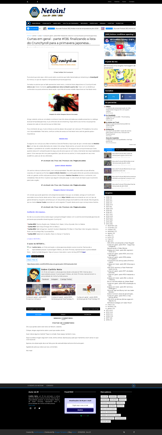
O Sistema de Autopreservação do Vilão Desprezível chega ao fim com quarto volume (118, 109)
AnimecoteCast (107, 418)
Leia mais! (31, 405)
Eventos (119, 23)
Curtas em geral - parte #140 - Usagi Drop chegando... (121, 245)
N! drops (114, 399)
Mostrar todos (132, 144)
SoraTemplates (39, 432)
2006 (108, 320)
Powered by (75, 415)
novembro (111, 228)
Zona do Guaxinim (112, 138)
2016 (107, 216)
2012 (107, 224)
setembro (111, 231)
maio (109, 239)
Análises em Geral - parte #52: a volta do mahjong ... (120, 278)
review (120, 406)
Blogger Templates (61, 432)
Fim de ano (106, 421)
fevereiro (111, 306)
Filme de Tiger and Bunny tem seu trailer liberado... (120, 291)
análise (104, 396)
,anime (48, 47)
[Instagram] (30, 408)
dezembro (111, 226)
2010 (108, 312)
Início (109, 2)
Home (29, 35)
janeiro (110, 308)
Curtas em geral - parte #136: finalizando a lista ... (121, 275)
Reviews (84, 23)
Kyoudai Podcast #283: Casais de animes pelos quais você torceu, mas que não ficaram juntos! (118, 132)
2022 (108, 205)
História (116, 2)
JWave (108, 106)
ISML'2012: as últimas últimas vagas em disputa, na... (120, 300)
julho (109, 235)
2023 (108, 203)
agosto (110, 233)
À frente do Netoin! (35, 385)
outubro (110, 229)
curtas (40, 35)
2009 (108, 314)
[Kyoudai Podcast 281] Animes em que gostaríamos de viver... (124, 28)
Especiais (94, 23)
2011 (107, 310)
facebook (87, 314)
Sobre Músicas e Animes (111, 415)
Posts (109, 150)
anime (34, 35)
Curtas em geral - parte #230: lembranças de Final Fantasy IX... (62, 298)
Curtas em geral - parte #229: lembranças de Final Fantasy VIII (88, 298)
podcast (105, 399)
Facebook (45, 279)
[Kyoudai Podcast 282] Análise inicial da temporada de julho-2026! (67, 28)
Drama (102, 23)
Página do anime (80, 161)
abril (109, 241)
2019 (108, 210)
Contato (131, 2)
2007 (108, 318)
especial (120, 402)
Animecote (42, 28)
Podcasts (47, 23)
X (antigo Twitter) (66, 279)
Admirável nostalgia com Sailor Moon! (119, 303)
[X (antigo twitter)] (34, 1)
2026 (108, 197)
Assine (80, 410)
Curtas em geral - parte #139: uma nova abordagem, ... (120, 254)
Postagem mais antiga (91, 309)
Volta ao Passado (70, 23)
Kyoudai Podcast (108, 402)
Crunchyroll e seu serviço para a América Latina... (120, 261)
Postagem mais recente (35, 309)
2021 (107, 207)
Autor (124, 2)
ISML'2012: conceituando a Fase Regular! (120, 243)
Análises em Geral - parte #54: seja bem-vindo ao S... (120, 251)
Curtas (111, 23)
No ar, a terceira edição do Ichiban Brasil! (120, 281)
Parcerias (36, 23)
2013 (107, 222)
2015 (107, 218)
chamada (121, 396)
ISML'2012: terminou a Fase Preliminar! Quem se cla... (120, 268)
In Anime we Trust (112, 122)
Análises (57, 23)
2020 (108, 208)
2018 (108, 212)
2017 (108, 214)
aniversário (120, 418)
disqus (63, 314)
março (110, 305)
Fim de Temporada (109, 412)
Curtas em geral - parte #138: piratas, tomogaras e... (119, 258)
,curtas (52, 47)
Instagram (54, 279)
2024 (108, 201)
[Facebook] (35, 408)
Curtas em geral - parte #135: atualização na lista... (121, 284)
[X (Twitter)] (39, 408)
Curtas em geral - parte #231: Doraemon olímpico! (36, 298)
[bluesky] (30, 1)
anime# (34, 256)
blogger (38, 314)
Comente (130, 150)
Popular (120, 150)
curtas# (41, 256)
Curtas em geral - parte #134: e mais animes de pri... (119, 296)
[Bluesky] (127, 432)
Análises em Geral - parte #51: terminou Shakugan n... (120, 287)
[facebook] (37, 1)
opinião (113, 396)
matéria (112, 406)
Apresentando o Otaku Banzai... (117, 248)
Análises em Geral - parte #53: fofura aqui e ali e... (121, 265)
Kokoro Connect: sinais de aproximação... (120, 294)
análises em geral (109, 409)
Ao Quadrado (110, 115)
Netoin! (74, 432)
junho (110, 237)
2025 (108, 199)
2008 (108, 316)
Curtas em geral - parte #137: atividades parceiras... (120, 272)
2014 (108, 220)
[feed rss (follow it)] (27, 1)
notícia (123, 399)
